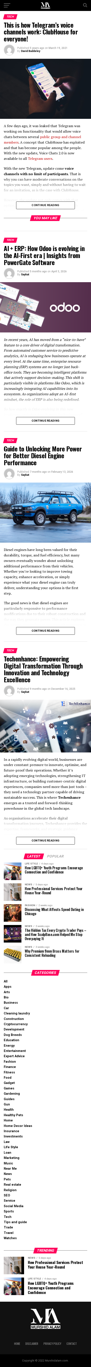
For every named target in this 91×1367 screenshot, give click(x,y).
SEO (7, 1195)
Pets (7, 1179)
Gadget (9, 1083)
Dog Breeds (13, 1035)
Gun (7, 1104)
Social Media (13, 1206)
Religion (10, 1190)
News (8, 1174)
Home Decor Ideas (18, 1126)
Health (9, 1110)
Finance (10, 1067)
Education (11, 1040)
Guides (9, 1099)
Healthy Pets (13, 1115)
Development (14, 1029)
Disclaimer (31, 1344)
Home (8, 1120)
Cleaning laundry (17, 1013)
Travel (8, 1233)
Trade (8, 1227)
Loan (7, 1153)
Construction (14, 1019)
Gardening (12, 1094)
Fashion (10, 1062)
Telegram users (40, 158)
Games (9, 1088)
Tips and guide (15, 1222)
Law (6, 1142)
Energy (9, 1046)
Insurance (11, 1131)
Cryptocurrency (16, 1024)
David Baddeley (30, 51)
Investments (13, 1136)
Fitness (9, 1072)
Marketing (11, 1158)
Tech (7, 1217)
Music (8, 1163)
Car (6, 1008)
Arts (7, 992)
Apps (7, 987)
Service (9, 1201)
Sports (9, 1211)
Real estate (12, 1185)
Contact (71, 1344)
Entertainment (15, 1051)
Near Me (10, 1169)
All (6, 981)
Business (11, 1003)
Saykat (25, 274)
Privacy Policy (52, 1344)
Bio (6, 997)
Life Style (11, 1147)
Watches (10, 1238)
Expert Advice (14, 1056)
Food (7, 1078)
